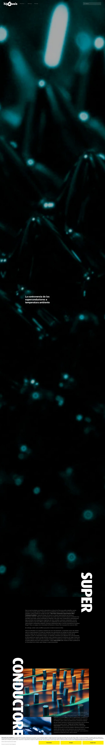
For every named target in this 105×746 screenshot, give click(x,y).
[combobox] (92, 3)
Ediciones (30, 3)
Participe (36, 3)
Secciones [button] (22, 3)
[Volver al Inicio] (10, 3)
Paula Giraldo (57, 640)
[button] (52, 693)
